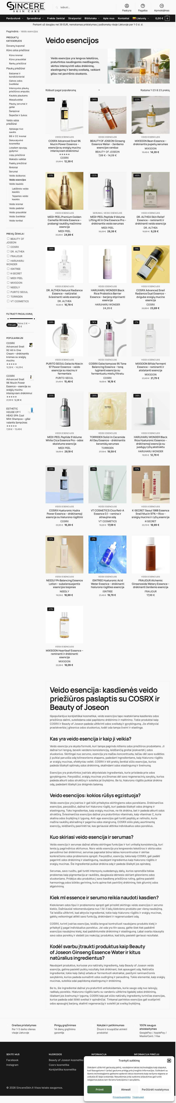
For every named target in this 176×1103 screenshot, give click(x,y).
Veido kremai (16, 204)
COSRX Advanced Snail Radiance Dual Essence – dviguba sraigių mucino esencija (150, 295)
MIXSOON (151, 148)
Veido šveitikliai (17, 216)
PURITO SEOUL (64, 377)
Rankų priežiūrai (17, 63)
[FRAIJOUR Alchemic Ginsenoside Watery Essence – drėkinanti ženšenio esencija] (151, 554)
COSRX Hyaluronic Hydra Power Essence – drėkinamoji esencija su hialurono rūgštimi (64, 514)
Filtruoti (12, 325)
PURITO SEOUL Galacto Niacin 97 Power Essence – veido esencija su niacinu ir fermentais (64, 368)
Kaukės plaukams (18, 95)
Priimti (100, 1089)
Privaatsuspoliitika (122, 1097)
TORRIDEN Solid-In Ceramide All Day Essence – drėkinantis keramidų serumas (107, 440)
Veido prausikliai (17, 212)
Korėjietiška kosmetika (62, 1069)
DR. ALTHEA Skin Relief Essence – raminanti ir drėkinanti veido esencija (150, 220)
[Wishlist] (78, 101)
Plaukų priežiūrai (15, 68)
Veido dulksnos (17, 175)
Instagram (12, 1064)
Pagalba (142, 10)
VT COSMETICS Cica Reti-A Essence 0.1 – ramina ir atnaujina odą (107, 514)
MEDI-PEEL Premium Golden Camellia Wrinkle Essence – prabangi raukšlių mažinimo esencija (64, 222)
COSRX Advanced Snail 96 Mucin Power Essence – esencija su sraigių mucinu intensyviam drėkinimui (64, 146)
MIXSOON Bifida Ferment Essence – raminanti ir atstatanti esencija (150, 367)
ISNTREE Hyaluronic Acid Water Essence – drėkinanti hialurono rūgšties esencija (107, 584)
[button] (169, 1060)
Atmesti (126, 1089)
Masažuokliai (16, 99)
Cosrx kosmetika (59, 1064)
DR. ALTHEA (151, 227)
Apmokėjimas (161, 10)
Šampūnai (14, 111)
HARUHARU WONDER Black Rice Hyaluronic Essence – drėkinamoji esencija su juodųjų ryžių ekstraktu (150, 442)
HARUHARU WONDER (107, 304)
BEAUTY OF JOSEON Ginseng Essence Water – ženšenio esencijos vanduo (107, 144)
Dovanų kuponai (15, 45)
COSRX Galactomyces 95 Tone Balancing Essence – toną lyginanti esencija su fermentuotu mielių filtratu (107, 368)
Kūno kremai (16, 55)
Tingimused (138, 1097)
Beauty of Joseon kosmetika (66, 1060)
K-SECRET (150, 521)
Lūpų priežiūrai (17, 155)
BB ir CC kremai (17, 136)
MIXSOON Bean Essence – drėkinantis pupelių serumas (150, 142)
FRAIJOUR (151, 591)
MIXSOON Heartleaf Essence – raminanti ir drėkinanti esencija (64, 654)
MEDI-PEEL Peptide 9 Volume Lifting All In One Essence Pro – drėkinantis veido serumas (107, 220)
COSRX (64, 157)
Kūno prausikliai (17, 59)
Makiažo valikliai (17, 159)
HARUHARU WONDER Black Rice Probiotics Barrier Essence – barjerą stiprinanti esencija (107, 295)
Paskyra (126, 10)
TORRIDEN (107, 447)
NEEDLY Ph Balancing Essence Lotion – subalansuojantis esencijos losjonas (64, 584)
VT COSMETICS (107, 521)
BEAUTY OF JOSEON (107, 151)
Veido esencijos (64, 137)
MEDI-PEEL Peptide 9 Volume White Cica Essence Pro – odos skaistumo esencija (64, 440)
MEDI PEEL (64, 231)
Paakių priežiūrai (17, 163)
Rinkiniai (13, 167)
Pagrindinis (12, 31)
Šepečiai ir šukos (18, 115)
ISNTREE (108, 591)
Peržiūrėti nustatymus (155, 1089)
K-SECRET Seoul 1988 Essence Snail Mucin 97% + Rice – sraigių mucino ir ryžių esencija (150, 514)
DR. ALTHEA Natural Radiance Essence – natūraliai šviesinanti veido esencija (64, 294)
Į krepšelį (64, 168)
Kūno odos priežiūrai (17, 50)
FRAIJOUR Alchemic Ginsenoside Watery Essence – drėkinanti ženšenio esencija (150, 584)
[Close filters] (35, 37)
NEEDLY (64, 591)
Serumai (97, 213)
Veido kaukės (16, 183)
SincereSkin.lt (25, 1087)
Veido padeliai (16, 208)
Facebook (12, 1060)
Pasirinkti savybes (107, 162)
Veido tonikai (16, 220)
